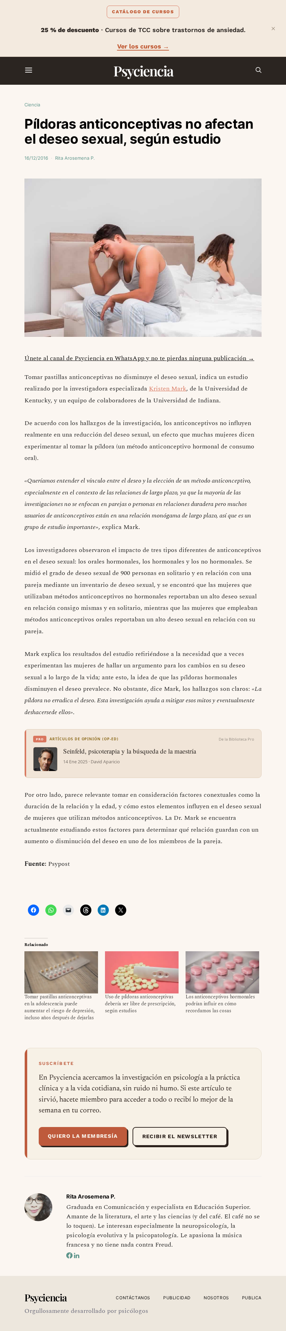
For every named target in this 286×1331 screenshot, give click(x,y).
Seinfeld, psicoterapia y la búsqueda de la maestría (129, 751)
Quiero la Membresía (83, 1136)
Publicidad (177, 1297)
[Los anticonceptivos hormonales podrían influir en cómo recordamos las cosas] (222, 972)
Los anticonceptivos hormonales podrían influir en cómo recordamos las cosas (220, 1003)
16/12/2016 (36, 158)
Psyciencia (143, 70)
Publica (252, 1297)
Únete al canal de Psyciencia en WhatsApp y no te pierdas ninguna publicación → (139, 358)
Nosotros (216, 1297)
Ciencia (32, 104)
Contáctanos (133, 1297)
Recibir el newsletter (179, 1136)
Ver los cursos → (143, 46)
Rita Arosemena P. (75, 158)
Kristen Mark (167, 388)
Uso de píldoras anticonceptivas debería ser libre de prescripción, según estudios (140, 1003)
